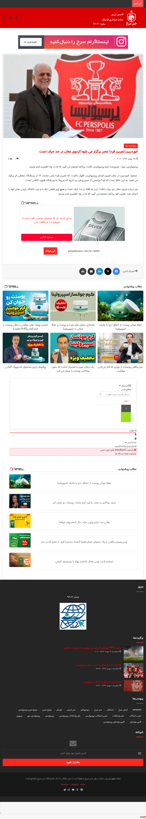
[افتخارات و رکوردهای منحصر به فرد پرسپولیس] (133, 670)
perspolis (137, 709)
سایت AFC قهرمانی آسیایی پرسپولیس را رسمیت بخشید (92, 648)
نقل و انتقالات (135, 716)
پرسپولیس (49, 716)
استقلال (110, 709)
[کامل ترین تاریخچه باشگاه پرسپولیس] (133, 686)
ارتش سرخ (123, 709)
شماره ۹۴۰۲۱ (73, 597)
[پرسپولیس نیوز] (117, 17)
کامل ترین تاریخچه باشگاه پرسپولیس (102, 682)
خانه (83, 784)
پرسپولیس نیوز (33, 716)
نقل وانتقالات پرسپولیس (69, 716)
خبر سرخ (98, 709)
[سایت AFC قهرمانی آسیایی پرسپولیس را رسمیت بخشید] (133, 653)
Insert (143, 817)
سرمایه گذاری (46, 237)
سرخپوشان (84, 709)
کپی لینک (50, 251)
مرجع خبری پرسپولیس (27, 709)
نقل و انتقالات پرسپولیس (96, 716)
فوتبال (59, 709)
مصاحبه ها (131, 146)
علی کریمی (71, 709)
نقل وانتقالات (118, 716)
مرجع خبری (46, 709)
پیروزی (19, 716)
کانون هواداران (135, 722)
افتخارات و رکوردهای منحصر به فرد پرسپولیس (98, 665)
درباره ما (65, 784)
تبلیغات (75, 784)
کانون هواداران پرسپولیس (114, 722)
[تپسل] (22, 203)
